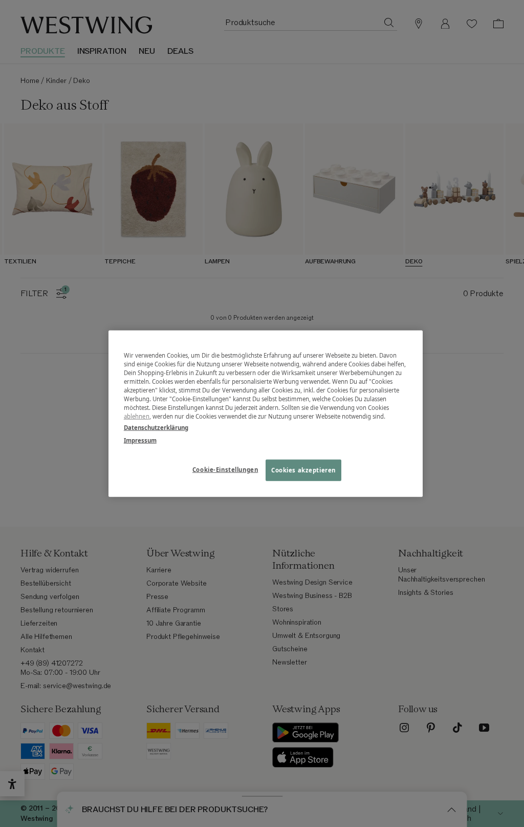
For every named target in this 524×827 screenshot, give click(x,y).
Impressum (140, 440)
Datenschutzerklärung (156, 427)
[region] (265, 413)
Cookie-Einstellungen (225, 469)
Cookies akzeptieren (303, 469)
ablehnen (136, 416)
